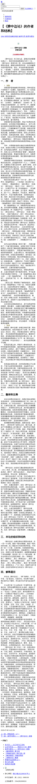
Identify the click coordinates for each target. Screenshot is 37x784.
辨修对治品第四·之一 (12, 760)
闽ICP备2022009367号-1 (21, 774)
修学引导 (22, 36)
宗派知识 (8, 19)
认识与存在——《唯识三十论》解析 (18, 747)
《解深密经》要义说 (12, 751)
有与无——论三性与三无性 (15, 745)
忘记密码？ (29, 8)
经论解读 (11, 36)
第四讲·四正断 (10, 764)
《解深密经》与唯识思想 (14, 755)
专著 (6, 36)
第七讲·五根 (9, 762)
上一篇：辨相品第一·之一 (10, 734)
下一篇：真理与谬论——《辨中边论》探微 (16, 736)
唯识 (6, 21)
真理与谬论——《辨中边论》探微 (17, 749)
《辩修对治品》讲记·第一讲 (15, 753)
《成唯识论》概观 (11, 757)
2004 (3, 36)
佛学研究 (8, 16)
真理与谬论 (30, 36)
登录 (22, 8)
